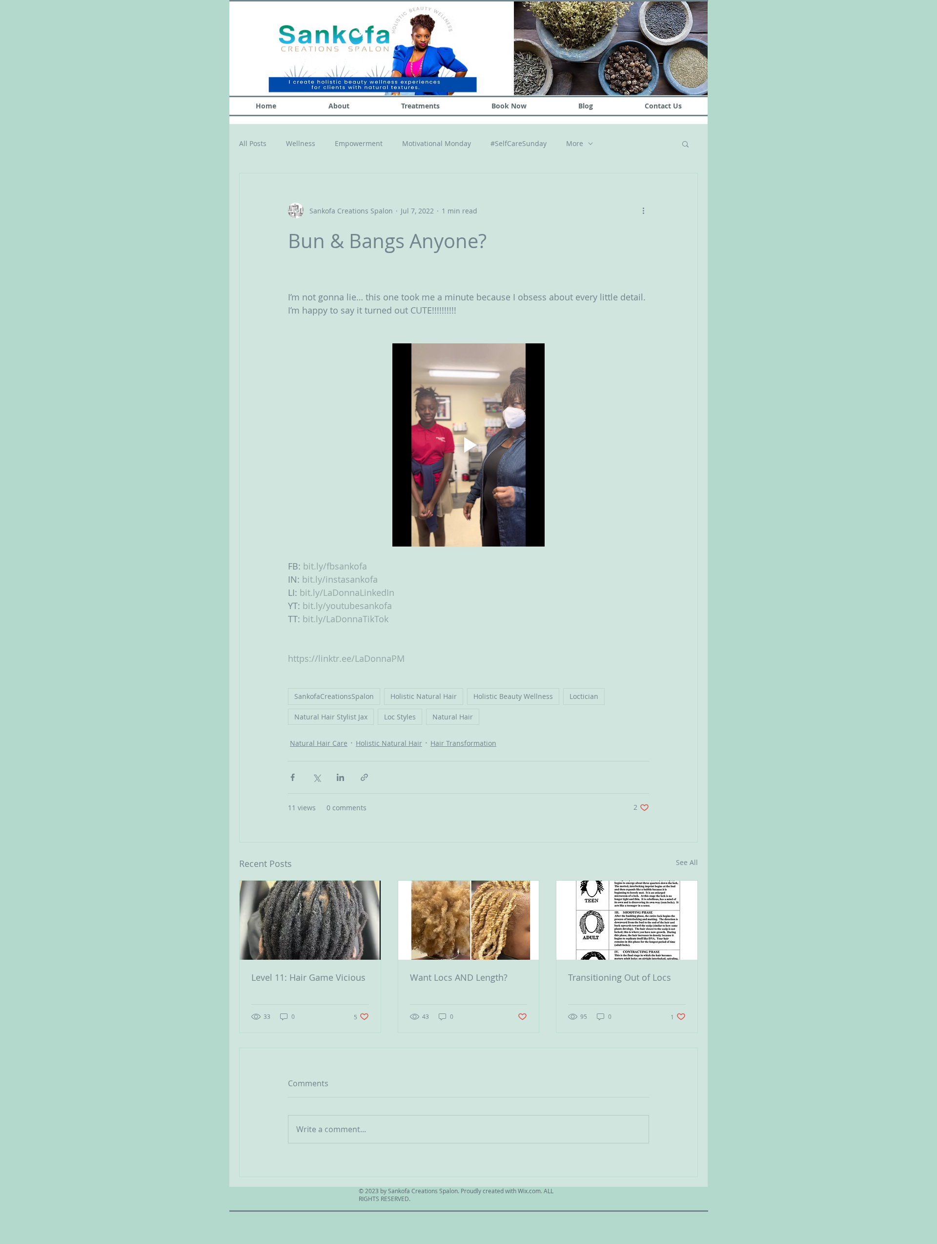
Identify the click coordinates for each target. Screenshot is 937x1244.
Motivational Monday (436, 143)
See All (687, 862)
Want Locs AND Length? (459, 977)
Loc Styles (400, 716)
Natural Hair (452, 716)
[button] (685, 144)
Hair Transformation (463, 743)
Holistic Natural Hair (423, 696)
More (574, 143)
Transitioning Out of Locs (619, 977)
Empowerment (359, 143)
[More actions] (643, 210)
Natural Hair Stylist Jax (330, 716)
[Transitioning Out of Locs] (626, 920)
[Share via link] (364, 777)
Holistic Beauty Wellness (513, 696)
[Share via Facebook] (292, 777)
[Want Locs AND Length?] (468, 920)
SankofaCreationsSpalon (334, 696)
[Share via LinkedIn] (340, 777)
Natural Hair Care (318, 743)
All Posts (252, 143)
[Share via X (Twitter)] (316, 777)
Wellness (300, 143)
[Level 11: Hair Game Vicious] (310, 920)
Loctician (584, 696)
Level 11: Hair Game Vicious (308, 977)
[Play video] (468, 445)
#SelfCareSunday (518, 143)
